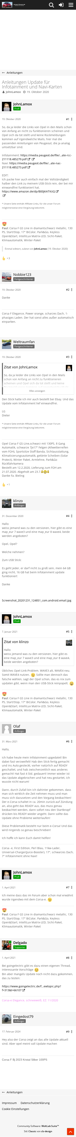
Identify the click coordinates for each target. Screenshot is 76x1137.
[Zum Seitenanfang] (70, 1131)
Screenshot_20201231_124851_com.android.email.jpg (36, 600)
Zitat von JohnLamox (20, 367)
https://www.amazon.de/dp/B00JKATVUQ (28, 191)
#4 (67, 516)
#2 (67, 289)
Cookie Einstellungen (15, 1109)
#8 (67, 958)
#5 (67, 631)
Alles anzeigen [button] (37, 390)
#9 (67, 1031)
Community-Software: (38, 1126)
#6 (67, 741)
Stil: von (38, 1131)
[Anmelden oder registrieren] (61, 5)
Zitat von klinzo (16, 641)
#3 (67, 357)
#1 (67, 119)
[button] (51, 5)
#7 (67, 887)
